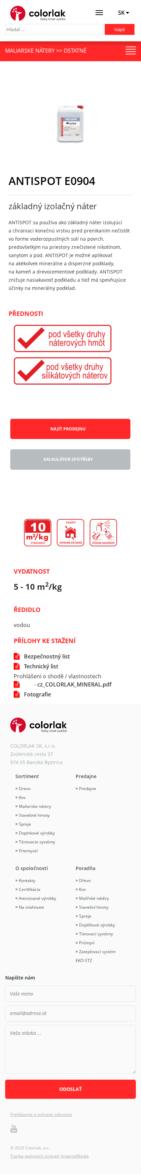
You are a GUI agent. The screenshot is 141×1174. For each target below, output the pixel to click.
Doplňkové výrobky (97, 925)
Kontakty (27, 880)
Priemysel (28, 851)
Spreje (25, 824)
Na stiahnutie (31, 907)
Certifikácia (29, 889)
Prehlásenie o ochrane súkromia (41, 1114)
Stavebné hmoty (34, 815)
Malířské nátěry (94, 898)
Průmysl (86, 943)
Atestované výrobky (37, 898)
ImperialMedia (75, 1156)
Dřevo (85, 880)
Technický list (41, 666)
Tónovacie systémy (37, 842)
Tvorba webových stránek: (35, 1156)
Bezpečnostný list (47, 656)
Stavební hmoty (93, 907)
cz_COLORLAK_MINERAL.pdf (74, 684)
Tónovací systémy (96, 934)
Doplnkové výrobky (37, 833)
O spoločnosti (31, 868)
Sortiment (27, 776)
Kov (22, 797)
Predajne (86, 776)
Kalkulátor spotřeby (68, 459)
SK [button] (122, 12)
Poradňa (85, 868)
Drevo (24, 788)
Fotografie (37, 694)
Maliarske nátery (35, 806)
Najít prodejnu (68, 429)
